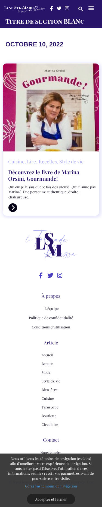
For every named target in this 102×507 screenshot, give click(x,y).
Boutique (49, 415)
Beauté (47, 363)
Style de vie (51, 381)
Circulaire (50, 424)
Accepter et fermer (51, 499)
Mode (46, 372)
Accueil (47, 355)
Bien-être (49, 389)
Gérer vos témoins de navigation (51, 486)
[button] (80, 8)
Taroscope (50, 407)
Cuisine (48, 398)
